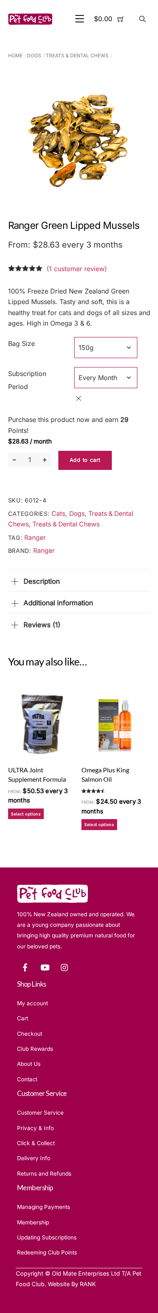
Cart (22, 1018)
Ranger (35, 537)
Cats (58, 513)
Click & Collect (36, 1143)
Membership (33, 1222)
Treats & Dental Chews (77, 55)
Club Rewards (35, 1049)
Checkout (29, 1033)
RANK (88, 1283)
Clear (78, 398)
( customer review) (77, 269)
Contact (27, 1079)
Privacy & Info (35, 1128)
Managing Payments (43, 1207)
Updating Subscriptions (47, 1237)
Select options (26, 814)
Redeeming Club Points (47, 1252)
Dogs (34, 55)
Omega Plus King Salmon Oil (105, 774)
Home (15, 55)
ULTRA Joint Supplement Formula (37, 774)
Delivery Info (33, 1158)
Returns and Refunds (44, 1173)
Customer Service (40, 1112)
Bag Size (21, 343)
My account (32, 1003)
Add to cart (85, 460)
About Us (29, 1064)
